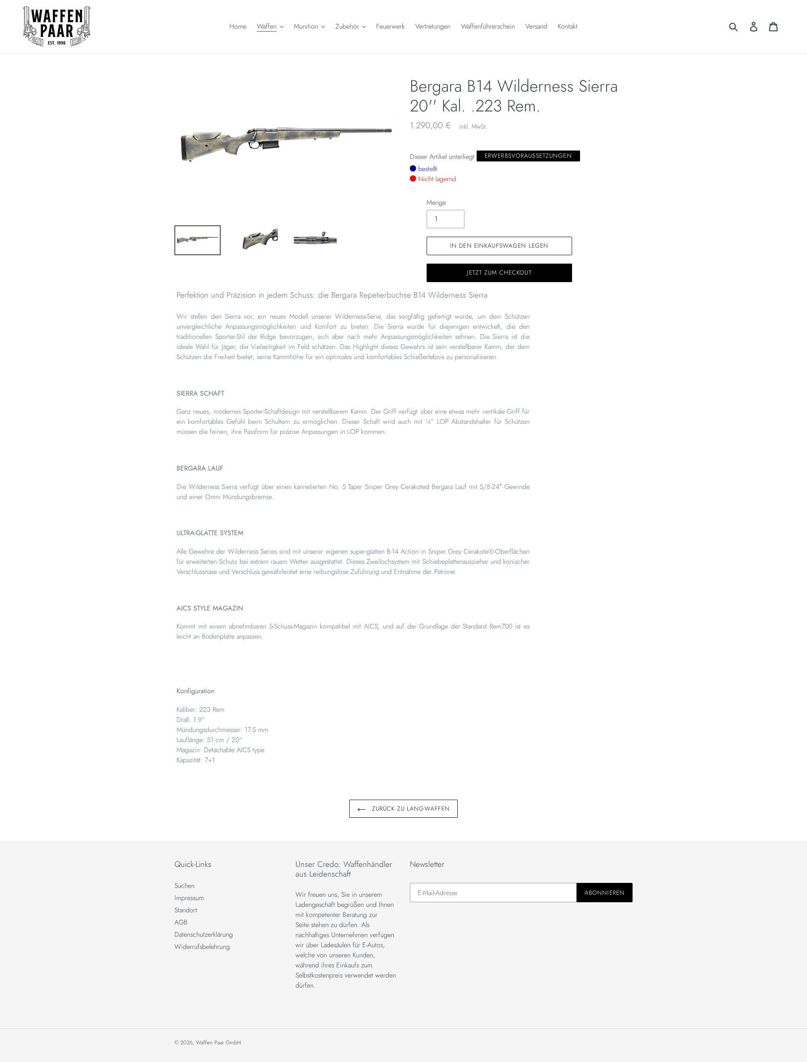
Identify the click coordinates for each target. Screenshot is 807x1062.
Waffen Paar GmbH (218, 1042)
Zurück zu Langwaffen (410, 808)
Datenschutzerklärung (203, 934)
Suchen (184, 885)
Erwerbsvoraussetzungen (528, 155)
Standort (185, 910)
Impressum (189, 898)
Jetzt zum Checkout (499, 272)
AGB (180, 922)
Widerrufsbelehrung (202, 946)
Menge (436, 202)
